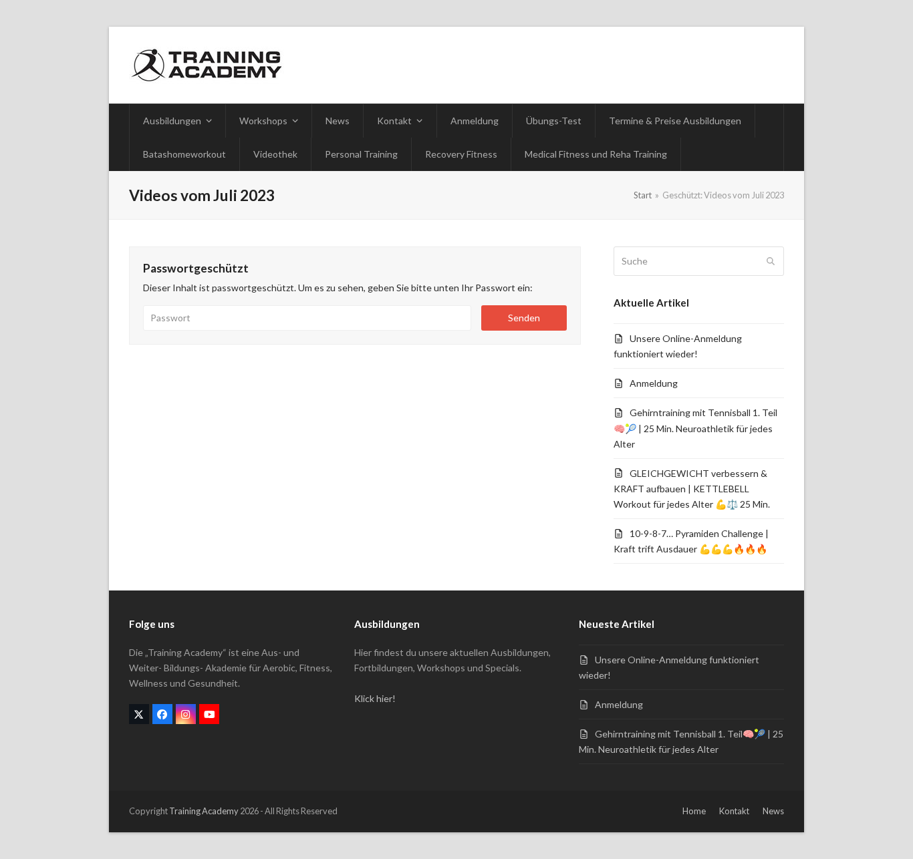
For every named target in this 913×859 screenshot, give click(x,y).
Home (694, 811)
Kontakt (734, 811)
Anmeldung (654, 383)
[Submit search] (771, 261)
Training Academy (204, 811)
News (773, 811)
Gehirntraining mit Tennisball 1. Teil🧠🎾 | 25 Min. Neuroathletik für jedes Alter (695, 428)
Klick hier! (375, 698)
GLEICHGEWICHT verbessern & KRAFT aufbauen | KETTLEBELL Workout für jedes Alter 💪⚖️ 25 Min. (692, 489)
